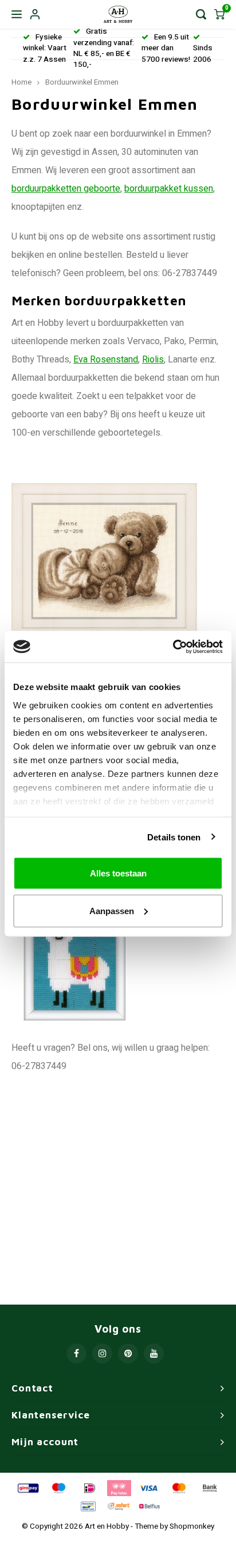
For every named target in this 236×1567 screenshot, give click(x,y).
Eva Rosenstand (105, 359)
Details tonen (173, 837)
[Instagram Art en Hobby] (102, 1353)
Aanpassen (111, 910)
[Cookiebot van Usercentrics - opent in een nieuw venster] (173, 646)
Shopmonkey (192, 1526)
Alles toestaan (118, 873)
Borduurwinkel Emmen (82, 82)
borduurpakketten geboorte (65, 189)
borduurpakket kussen (168, 189)
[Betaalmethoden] (27, 1487)
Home (21, 82)
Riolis (153, 359)
